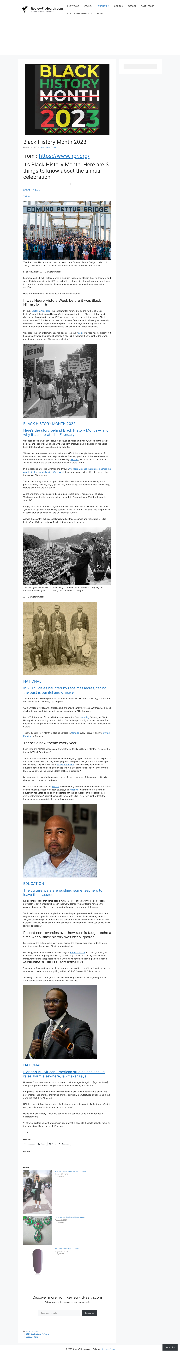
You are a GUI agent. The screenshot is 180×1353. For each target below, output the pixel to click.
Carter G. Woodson (41, 311)
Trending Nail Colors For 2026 (67, 1249)
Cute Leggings (32, 1337)
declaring (84, 717)
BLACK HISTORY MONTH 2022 (49, 424)
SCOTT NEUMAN (31, 190)
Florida (55, 786)
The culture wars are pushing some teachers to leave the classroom (62, 892)
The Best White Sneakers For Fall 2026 (70, 1171)
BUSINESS (118, 6)
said (80, 333)
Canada (75, 733)
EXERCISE (132, 6)
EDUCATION (33, 883)
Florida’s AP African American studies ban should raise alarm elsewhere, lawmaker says (64, 1074)
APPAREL (88, 6)
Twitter (26, 196)
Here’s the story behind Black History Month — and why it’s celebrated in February (66, 432)
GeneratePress (108, 1349)
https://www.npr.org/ (64, 156)
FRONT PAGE (73, 6)
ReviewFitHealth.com (47, 8)
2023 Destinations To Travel (37, 1334)
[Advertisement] (90, 38)
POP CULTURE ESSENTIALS (79, 13)
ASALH (74, 459)
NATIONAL (32, 681)
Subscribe (89, 1313)
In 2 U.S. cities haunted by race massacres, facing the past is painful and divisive (65, 690)
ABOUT (100, 13)
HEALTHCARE (103, 6)
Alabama (73, 790)
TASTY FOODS (147, 6)
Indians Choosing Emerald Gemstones (70, 1217)
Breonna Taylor (77, 952)
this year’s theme (65, 764)
